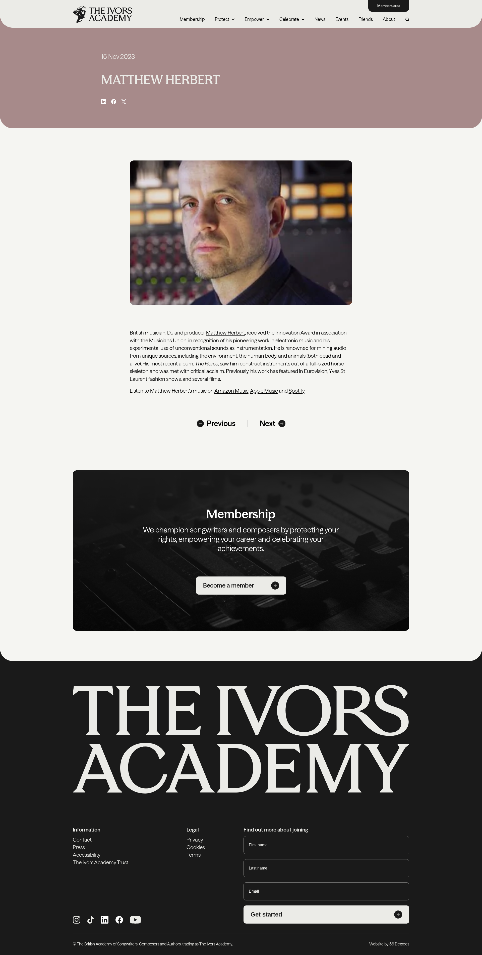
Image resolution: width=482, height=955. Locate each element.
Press (79, 847)
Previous (221, 423)
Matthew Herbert (225, 332)
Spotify (297, 391)
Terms (194, 855)
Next (267, 423)
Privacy (195, 840)
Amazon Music (231, 391)
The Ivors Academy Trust (100, 862)
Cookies (196, 847)
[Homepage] (102, 14)
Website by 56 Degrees (389, 943)
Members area (388, 6)
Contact (82, 840)
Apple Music (264, 391)
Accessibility (86, 855)
